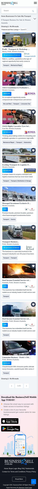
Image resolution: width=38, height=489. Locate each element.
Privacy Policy (31, 472)
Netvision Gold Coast (25, 487)
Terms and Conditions (18, 472)
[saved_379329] (33, 111)
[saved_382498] (33, 73)
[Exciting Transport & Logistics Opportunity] (19, 156)
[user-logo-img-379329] (30, 132)
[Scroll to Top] (33, 481)
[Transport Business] (19, 233)
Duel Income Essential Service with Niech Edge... (19, 280)
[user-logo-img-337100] (30, 209)
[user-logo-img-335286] (30, 247)
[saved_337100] (33, 188)
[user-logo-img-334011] (30, 286)
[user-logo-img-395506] (30, 55)
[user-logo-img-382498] (30, 93)
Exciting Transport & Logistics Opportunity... (19, 165)
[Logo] (9, 3)
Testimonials (29, 468)
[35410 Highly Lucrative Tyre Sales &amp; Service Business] (19, 117)
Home (6, 468)
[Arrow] (35, 19)
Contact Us (6, 472)
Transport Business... (10, 242)
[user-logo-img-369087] (30, 170)
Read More (19, 479)
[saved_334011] (33, 265)
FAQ (23, 468)
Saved (23, 29)
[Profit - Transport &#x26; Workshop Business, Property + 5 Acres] (19, 40)
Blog (19, 468)
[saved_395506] (33, 34)
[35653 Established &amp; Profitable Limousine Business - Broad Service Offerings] (19, 78)
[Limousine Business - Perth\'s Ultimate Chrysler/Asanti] (19, 348)
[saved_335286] (33, 227)
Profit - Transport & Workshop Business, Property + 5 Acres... (19, 49)
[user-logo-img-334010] (30, 324)
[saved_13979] (33, 343)
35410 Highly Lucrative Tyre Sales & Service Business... (19, 126)
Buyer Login (13, 468)
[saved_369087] (33, 150)
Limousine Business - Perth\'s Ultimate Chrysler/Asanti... (19, 357)
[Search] (33, 11)
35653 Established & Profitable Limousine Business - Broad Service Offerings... (19, 88)
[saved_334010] (33, 304)
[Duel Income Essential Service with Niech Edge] (19, 271)
